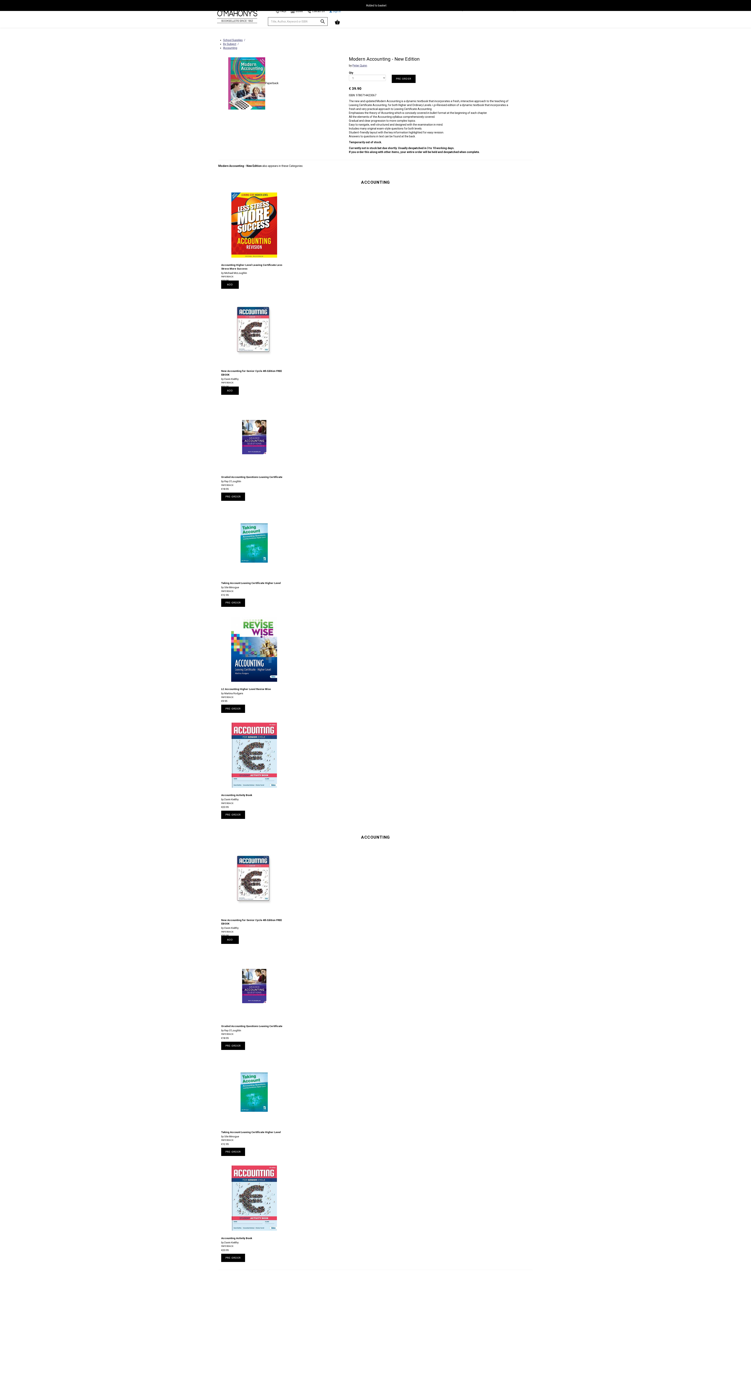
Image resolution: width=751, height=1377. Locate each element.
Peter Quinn (359, 65)
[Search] (322, 22)
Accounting (375, 182)
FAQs (283, 11)
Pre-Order (403, 78)
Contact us (318, 11)
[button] (337, 22)
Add (230, 284)
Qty (351, 70)
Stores (299, 11)
